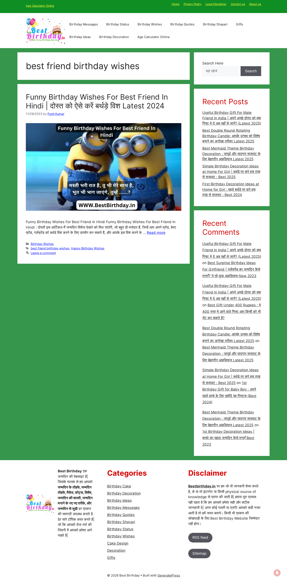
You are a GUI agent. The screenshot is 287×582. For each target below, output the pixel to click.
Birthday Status (117, 24)
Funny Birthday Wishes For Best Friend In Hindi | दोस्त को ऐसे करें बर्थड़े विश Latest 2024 (97, 101)
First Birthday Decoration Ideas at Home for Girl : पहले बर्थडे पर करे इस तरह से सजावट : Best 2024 (230, 189)
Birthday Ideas (80, 37)
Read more (156, 232)
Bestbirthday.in (202, 486)
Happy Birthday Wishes (87, 248)
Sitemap (199, 553)
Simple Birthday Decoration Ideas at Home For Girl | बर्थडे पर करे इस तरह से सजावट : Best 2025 (231, 171)
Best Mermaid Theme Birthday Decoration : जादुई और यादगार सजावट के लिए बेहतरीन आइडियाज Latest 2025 (231, 153)
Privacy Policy (192, 4)
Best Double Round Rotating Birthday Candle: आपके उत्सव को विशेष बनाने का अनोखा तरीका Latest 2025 (231, 135)
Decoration (116, 550)
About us (255, 4)
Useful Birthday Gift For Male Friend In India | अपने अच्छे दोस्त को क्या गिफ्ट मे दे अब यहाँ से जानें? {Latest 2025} (231, 118)
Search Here (212, 63)
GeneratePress (169, 575)
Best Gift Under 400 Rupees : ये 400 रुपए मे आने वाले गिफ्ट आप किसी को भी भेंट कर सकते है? (231, 311)
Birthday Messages (83, 24)
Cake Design (117, 543)
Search (251, 71)
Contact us (238, 4)
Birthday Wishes (150, 24)
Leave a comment (43, 253)
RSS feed (200, 537)
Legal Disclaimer (215, 4)
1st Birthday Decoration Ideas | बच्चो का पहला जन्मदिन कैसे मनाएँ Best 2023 (228, 437)
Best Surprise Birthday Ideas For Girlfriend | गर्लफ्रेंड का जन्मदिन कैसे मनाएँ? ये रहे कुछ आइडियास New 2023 (231, 269)
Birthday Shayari (215, 24)
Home (175, 4)
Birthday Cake (119, 486)
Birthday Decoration (114, 37)
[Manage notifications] (277, 572)
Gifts (239, 24)
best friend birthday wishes (50, 248)
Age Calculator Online (40, 5)
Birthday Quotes (182, 24)
